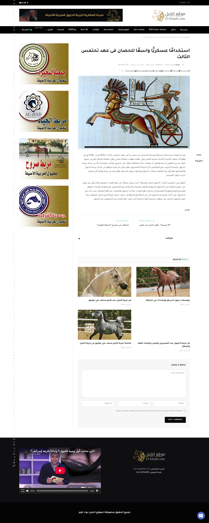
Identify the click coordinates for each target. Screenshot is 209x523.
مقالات (95, 30)
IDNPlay (72, 30)
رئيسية (184, 30)
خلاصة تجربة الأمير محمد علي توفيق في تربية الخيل (105, 343)
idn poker (108, 30)
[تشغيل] (97, 490)
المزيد (50, 30)
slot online (139, 30)
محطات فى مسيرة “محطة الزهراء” (113, 225)
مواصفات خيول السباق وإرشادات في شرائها (168, 300)
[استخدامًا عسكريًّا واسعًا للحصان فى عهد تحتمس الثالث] (134, 112)
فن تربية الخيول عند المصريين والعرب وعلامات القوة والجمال (164, 345)
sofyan (177, 65)
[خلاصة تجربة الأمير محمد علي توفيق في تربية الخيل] (104, 325)
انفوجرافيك (123, 30)
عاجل (173, 30)
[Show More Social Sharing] (122, 71)
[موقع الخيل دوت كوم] (168, 15)
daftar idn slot (14, 224)
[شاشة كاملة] (22, 490)
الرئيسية (187, 37)
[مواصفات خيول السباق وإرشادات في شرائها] (163, 282)
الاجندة (60, 30)
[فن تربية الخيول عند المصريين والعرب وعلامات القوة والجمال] (163, 325)
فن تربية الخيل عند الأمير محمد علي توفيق (110, 300)
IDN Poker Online (157, 30)
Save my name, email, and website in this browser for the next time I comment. (149, 411)
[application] (60, 470)
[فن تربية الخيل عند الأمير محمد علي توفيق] (104, 282)
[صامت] (27, 490)
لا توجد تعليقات (135, 65)
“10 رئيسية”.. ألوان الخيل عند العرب (155, 225)
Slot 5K (84, 30)
